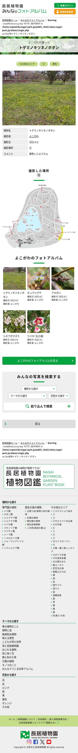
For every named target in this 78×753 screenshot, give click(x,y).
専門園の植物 (9, 507)
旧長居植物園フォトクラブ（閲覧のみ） (37, 722)
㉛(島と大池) (59, 615)
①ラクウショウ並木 (62, 511)
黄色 (55, 64)
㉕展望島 (57, 595)
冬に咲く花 (8, 653)
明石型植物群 (33, 524)
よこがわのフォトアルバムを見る (37, 361)
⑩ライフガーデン (61, 541)
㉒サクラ (57, 585)
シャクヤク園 (10, 517)
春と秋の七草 (9, 657)
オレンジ (7, 703)
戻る (37, 424)
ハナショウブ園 (11, 548)
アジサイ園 (9, 531)
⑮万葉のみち (59, 561)
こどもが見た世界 (11, 641)
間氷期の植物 (33, 521)
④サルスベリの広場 (62, 521)
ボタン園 (8, 514)
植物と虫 (7, 630)
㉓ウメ (56, 588)
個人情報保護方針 (58, 719)
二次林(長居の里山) (36, 527)
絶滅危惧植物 (9, 634)
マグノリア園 (10, 527)
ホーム (12, 719)
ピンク (5, 687)
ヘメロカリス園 (11, 538)
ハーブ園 (8, 534)
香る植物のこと (10, 626)
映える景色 (8, 638)
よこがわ (34, 136)
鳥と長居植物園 (10, 645)
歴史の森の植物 (33, 507)
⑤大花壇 (57, 524)
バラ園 (7, 511)
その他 (5, 707)
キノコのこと (9, 665)
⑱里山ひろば (59, 571)
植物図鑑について (26, 719)
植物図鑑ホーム (9, 20)
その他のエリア (27, 64)
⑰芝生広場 (58, 568)
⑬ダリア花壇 (59, 554)
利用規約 (42, 719)
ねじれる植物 (9, 649)
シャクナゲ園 (10, 521)
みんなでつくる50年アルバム (17, 668)
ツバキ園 (8, 524)
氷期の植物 (32, 517)
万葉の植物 (8, 661)
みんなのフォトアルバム (32, 20)
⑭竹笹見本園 (59, 558)
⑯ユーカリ (58, 565)
